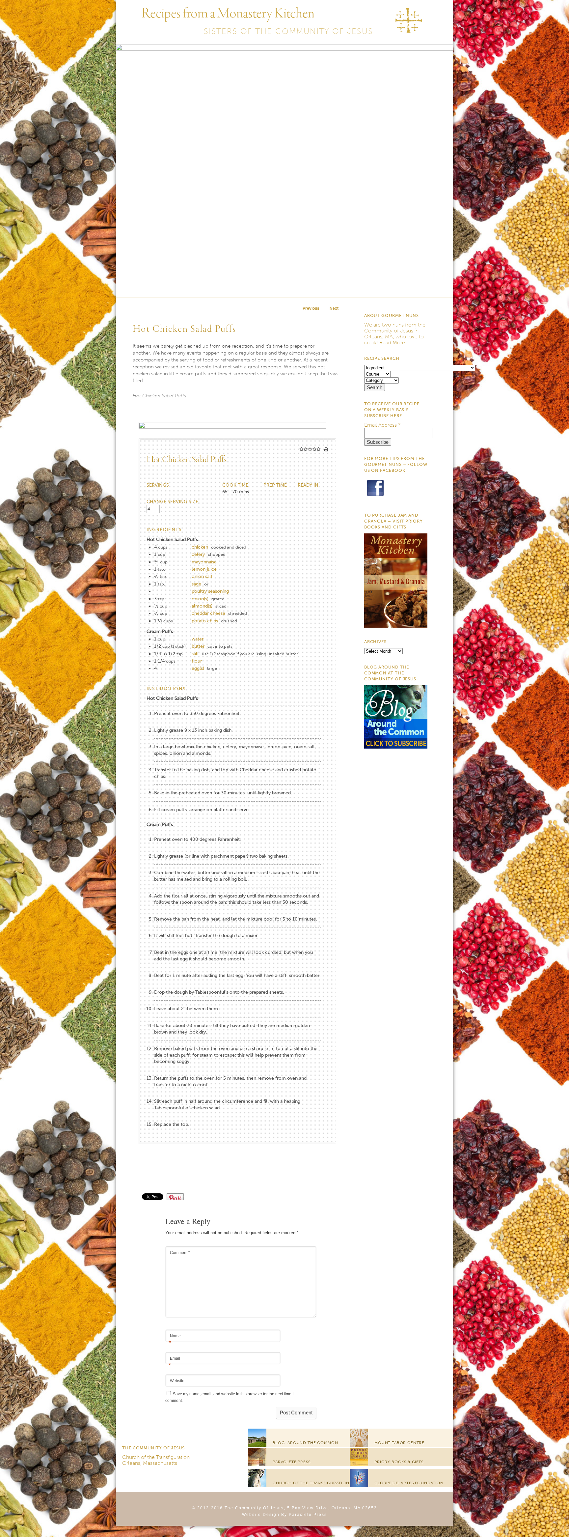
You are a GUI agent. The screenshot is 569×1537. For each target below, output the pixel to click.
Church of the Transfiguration (156, 1457)
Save (178, 1196)
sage (196, 584)
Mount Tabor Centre (399, 1442)
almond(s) (202, 606)
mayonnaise (204, 562)
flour (197, 661)
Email (174, 1359)
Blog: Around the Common (305, 1442)
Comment (180, 1252)
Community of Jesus (388, 330)
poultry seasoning (210, 591)
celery (198, 554)
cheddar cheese (208, 613)
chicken (200, 547)
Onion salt (202, 576)
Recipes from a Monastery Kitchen (228, 14)
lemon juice (204, 569)
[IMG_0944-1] (235, 427)
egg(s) (198, 668)
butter (198, 646)
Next (334, 308)
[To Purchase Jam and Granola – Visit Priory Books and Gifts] (395, 626)
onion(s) (200, 599)
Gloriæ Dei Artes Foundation (409, 1483)
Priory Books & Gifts (398, 1462)
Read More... (394, 342)
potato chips (205, 621)
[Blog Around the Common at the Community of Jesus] (395, 747)
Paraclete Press (292, 1462)
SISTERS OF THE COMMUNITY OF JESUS (288, 31)
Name (175, 1336)
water (197, 639)
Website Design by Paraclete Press (284, 1514)
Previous (311, 308)
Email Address (382, 425)
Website (177, 1381)
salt (195, 654)
